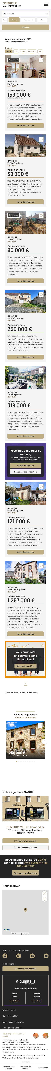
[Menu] (46, 4)
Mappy (26, 934)
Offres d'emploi (9, 1010)
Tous (4, 20)
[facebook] (4, 955)
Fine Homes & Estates (12, 1028)
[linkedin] (32, 955)
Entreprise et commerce (13, 1022)
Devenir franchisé (10, 1016)
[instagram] (18, 955)
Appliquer (25, 27)
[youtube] (46, 955)
